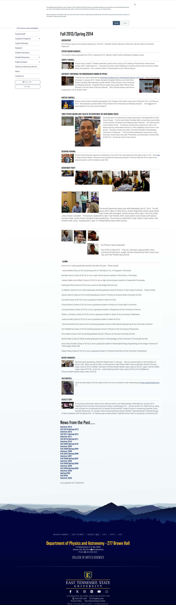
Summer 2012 (66, 431)
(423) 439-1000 (80, 598)
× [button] (135, 4)
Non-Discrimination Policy (95, 601)
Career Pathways (21, 43)
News (17, 71)
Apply (112, 535)
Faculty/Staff (20, 34)
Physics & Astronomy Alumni (26, 66)
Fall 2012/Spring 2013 (69, 429)
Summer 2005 (66, 465)
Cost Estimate (78, 535)
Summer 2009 (66, 446)
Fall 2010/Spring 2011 (69, 439)
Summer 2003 (66, 478)
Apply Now (27, 82)
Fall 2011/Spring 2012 (69, 434)
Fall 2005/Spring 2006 (69, 463)
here (150, 104)
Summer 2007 (66, 456)
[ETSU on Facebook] (69, 592)
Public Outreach (21, 62)
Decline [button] (125, 23)
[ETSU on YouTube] (98, 592)
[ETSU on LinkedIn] (90, 592)
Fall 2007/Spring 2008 (69, 453)
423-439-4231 (92, 552)
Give (120, 535)
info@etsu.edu (98, 598)
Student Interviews (22, 52)
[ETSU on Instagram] (83, 592)
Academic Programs (23, 38)
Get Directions (97, 549)
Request (93, 535)
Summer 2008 (66, 451)
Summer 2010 (66, 441)
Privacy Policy (76, 601)
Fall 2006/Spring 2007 (69, 458)
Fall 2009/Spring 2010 (69, 444)
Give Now (27, 86)
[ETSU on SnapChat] (106, 592)
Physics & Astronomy (27, 28)
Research (18, 48)
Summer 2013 (66, 427)
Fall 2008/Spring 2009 (69, 448)
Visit (105, 535)
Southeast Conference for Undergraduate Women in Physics (121, 77)
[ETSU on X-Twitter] (76, 592)
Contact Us (19, 76)
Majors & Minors (61, 535)
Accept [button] (116, 23)
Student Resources (22, 57)
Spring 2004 (65, 473)
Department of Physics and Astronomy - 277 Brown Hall (88, 543)
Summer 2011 (66, 436)
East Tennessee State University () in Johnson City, (88, 580)
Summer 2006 (66, 461)
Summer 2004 (66, 470)
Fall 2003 (64, 475)
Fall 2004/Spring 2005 (69, 468)
